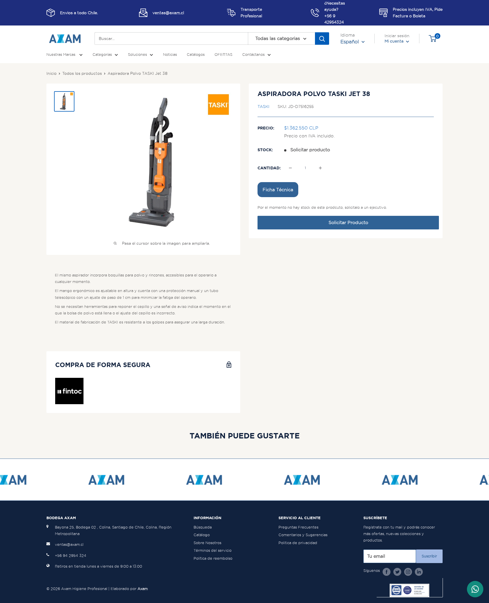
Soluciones (137, 54)
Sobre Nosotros (207, 543)
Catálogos (196, 54)
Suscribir (429, 556)
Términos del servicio (212, 550)
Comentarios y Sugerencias (302, 535)
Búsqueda (203, 527)
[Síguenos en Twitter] (397, 571)
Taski (263, 106)
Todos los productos (82, 73)
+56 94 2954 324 (70, 555)
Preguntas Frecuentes (298, 527)
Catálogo (202, 535)
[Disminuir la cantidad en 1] (290, 168)
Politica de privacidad (297, 543)
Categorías (102, 54)
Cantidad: (269, 168)
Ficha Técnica (278, 189)
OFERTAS (223, 54)
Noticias (170, 54)
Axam (143, 589)
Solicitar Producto (348, 222)
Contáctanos (253, 54)
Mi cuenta (395, 41)
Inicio (51, 73)
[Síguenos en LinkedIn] (419, 571)
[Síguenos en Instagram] (408, 571)
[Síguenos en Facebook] (387, 571)
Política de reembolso (213, 558)
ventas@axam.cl (69, 544)
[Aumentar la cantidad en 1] (320, 168)
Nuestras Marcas (61, 54)
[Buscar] (322, 38)
